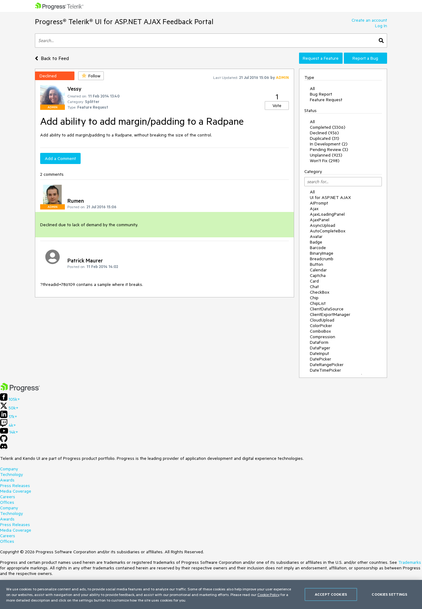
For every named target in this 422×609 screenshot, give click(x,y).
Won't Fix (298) (325, 160)
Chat (314, 286)
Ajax (314, 208)
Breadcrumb (321, 258)
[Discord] (3, 448)
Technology (11, 474)
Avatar (316, 236)
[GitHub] (3, 440)
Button (316, 264)
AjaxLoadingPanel (327, 214)
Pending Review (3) (329, 149)
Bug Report (321, 94)
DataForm (319, 342)
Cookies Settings (389, 594)
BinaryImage (321, 253)
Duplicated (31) (324, 138)
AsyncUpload (322, 225)
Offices (7, 502)
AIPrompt (319, 203)
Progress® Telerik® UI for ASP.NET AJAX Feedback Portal (124, 21)
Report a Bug (365, 58)
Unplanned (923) (326, 155)
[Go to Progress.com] (20, 390)
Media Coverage (15, 491)
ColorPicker (321, 325)
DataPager (320, 348)
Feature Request (326, 99)
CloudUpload (322, 320)
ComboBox (320, 331)
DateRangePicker (327, 364)
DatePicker (320, 359)
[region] (211, 594)
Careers (7, 496)
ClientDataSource (327, 309)
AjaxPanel (319, 219)
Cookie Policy (268, 594)
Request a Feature (321, 58)
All (312, 88)
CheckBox (319, 292)
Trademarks (409, 562)
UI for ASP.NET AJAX (330, 197)
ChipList (318, 303)
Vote (276, 105)
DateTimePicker (325, 370)
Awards (7, 480)
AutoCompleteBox (327, 231)
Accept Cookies (331, 594)
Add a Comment (60, 158)
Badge (316, 242)
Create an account (369, 20)
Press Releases (15, 485)
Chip (314, 297)
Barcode (318, 247)
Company (9, 469)
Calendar (318, 270)
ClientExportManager (330, 314)
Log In (381, 25)
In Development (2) (329, 144)
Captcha (318, 275)
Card (314, 281)
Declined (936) (324, 133)
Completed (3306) (327, 127)
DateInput (319, 353)
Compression (322, 336)
